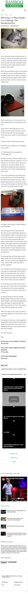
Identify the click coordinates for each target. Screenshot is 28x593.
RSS (3, 584)
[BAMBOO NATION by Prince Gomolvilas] (14, 7)
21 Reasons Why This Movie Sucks (15, 526)
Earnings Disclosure (18, 582)
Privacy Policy (17, 584)
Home (2, 14)
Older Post (14, 457)
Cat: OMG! (6, 432)
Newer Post (14, 453)
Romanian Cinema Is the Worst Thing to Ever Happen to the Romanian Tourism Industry (17, 535)
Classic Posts (5, 506)
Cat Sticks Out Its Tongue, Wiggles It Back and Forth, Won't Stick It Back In (14, 388)
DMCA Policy (5, 582)
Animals (6, 14)
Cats (11, 14)
